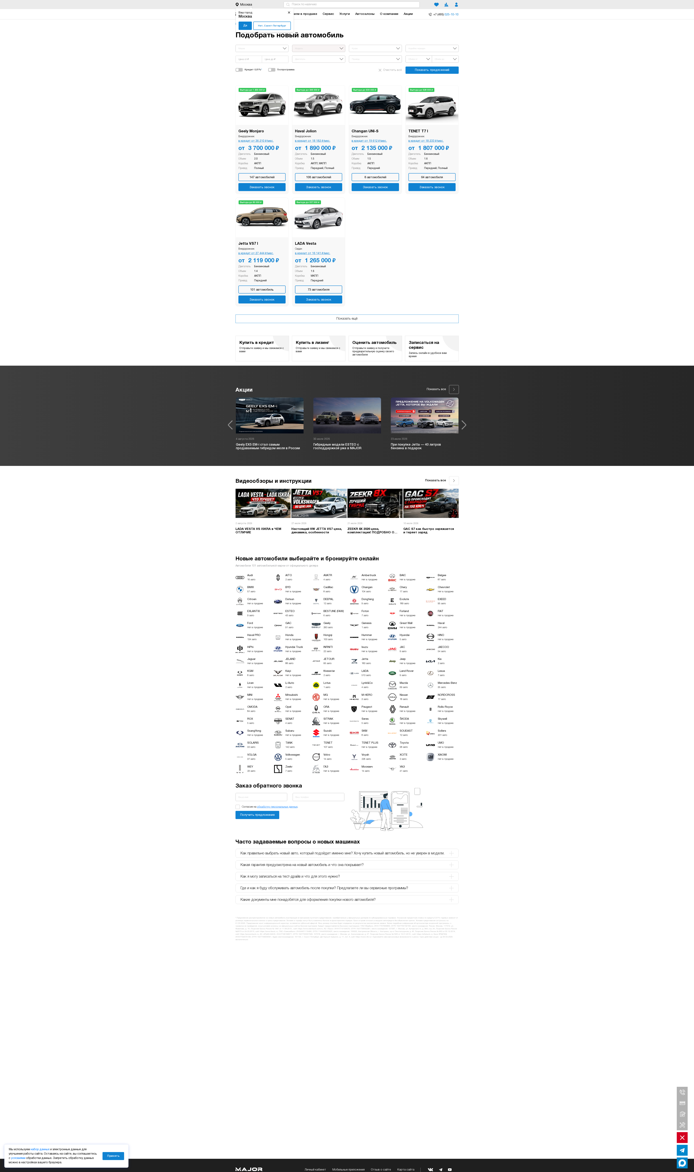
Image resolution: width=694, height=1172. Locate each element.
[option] (270, 425)
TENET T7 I (418, 131)
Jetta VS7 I (248, 243)
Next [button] (464, 424)
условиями (18, 1158)
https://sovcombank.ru (249, 934)
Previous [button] (230, 424)
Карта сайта (405, 1170)
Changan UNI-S (365, 131)
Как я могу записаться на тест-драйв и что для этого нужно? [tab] (290, 876)
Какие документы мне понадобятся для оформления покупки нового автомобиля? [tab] (308, 900)
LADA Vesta (305, 243)
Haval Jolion (305, 131)
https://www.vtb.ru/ (364, 937)
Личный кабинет (315, 1170)
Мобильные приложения (348, 1170)
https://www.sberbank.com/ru (310, 929)
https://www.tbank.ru (269, 931)
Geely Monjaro (251, 131)
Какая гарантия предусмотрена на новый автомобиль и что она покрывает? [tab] (302, 865)
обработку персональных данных (277, 807)
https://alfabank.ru (425, 934)
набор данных (40, 1149)
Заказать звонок (262, 187)
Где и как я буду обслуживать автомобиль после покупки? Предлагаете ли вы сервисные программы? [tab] (324, 888)
